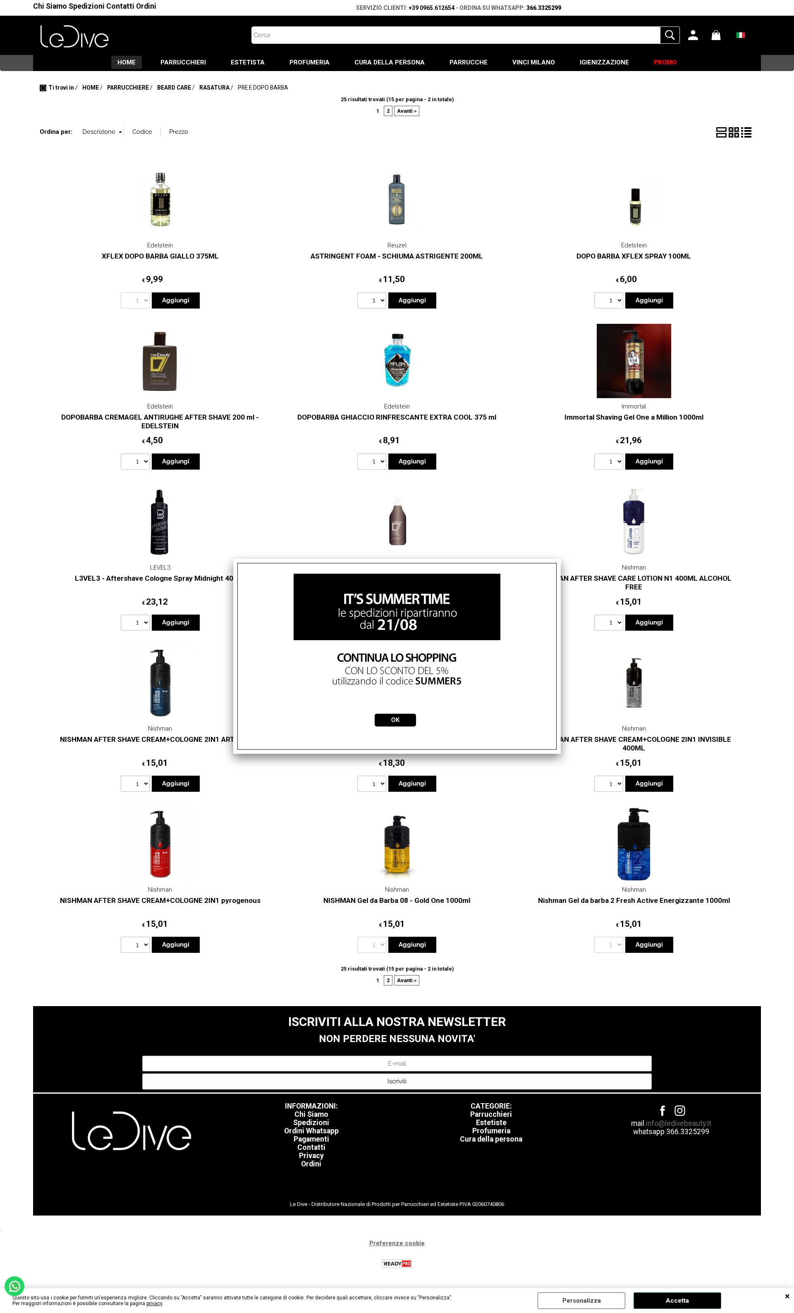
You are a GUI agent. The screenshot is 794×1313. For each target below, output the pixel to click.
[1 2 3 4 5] (609, 462)
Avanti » (406, 111)
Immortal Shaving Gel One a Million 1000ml (633, 417)
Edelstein (160, 245)
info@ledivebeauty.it (678, 1123)
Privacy (311, 1156)
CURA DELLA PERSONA (389, 62)
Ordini (146, 6)
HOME (126, 62)
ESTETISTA (248, 62)
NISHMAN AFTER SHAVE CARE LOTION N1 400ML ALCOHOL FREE (634, 582)
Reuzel (397, 245)
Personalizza (581, 1300)
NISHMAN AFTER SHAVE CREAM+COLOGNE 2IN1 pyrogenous (160, 900)
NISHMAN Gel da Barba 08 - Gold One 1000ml (396, 900)
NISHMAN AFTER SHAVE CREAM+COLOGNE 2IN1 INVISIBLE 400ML (634, 743)
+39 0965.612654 (431, 8)
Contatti (120, 6)
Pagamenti (311, 1139)
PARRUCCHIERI (183, 62)
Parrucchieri (491, 1114)
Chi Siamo (50, 6)
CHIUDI (787, 1296)
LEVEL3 (160, 567)
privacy (154, 1303)
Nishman (634, 567)
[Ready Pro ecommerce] (397, 1264)
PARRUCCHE (469, 62)
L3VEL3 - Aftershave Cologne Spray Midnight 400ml (160, 578)
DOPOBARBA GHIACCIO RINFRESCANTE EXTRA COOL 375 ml (396, 417)
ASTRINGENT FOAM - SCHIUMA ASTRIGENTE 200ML (397, 256)
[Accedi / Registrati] (697, 35)
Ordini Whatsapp (311, 1131)
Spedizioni (87, 6)
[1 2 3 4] (136, 785)
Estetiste (491, 1122)
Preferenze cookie (397, 1243)
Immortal (634, 406)
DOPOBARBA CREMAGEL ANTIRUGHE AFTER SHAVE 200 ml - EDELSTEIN (160, 421)
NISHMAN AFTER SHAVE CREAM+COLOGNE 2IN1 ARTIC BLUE (160, 739)
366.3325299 (543, 8)
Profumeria (491, 1131)
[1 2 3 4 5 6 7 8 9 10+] (372, 301)
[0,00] (720, 35)
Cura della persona (491, 1139)
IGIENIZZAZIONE (604, 62)
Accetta (677, 1300)
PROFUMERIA (309, 62)
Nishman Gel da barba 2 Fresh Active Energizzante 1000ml (634, 900)
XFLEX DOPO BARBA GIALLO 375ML (160, 256)
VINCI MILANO (533, 62)
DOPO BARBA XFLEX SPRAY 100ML (633, 256)
